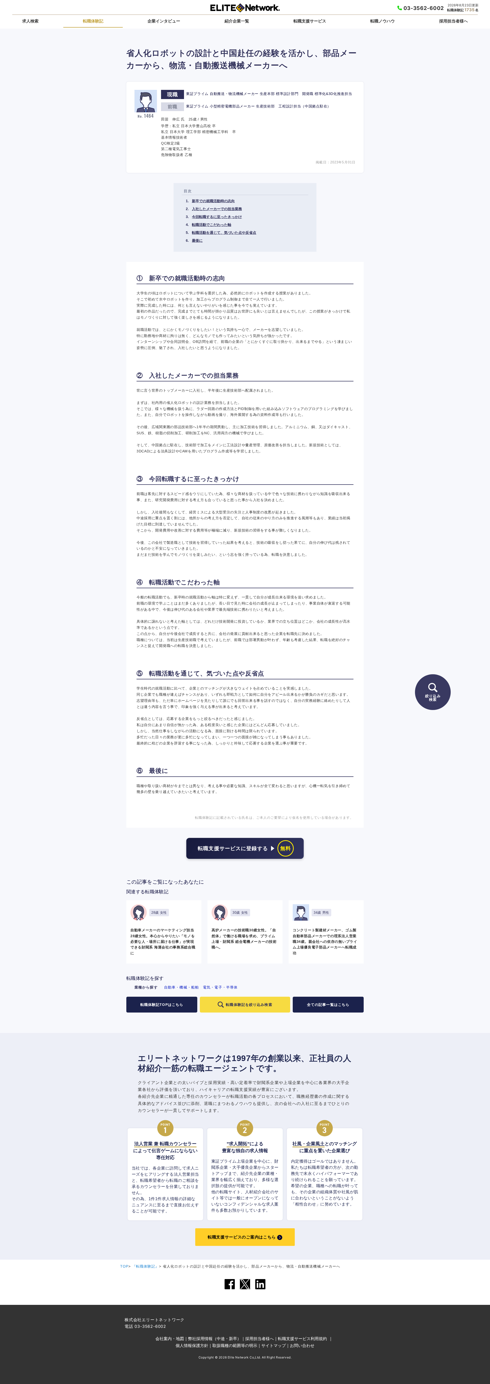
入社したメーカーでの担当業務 (217, 209)
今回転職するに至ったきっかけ (217, 217)
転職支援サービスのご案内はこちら (242, 1237)
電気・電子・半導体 (220, 987)
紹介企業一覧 (237, 20)
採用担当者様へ (453, 20)
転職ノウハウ (382, 20)
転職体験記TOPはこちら (161, 1005)
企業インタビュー (164, 20)
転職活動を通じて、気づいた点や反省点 (224, 233)
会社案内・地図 (169, 1338)
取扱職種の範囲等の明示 (234, 1345)
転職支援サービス (309, 20)
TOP (124, 1266)
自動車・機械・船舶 (181, 987)
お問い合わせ (302, 1345)
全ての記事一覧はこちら (328, 1005)
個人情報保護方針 (192, 1345)
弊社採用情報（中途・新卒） (214, 1338)
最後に (197, 240)
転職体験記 (93, 20)
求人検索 (30, 20)
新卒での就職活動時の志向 (213, 201)
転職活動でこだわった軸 (211, 225)
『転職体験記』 (145, 1266)
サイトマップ (273, 1345)
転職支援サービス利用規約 (302, 1338)
